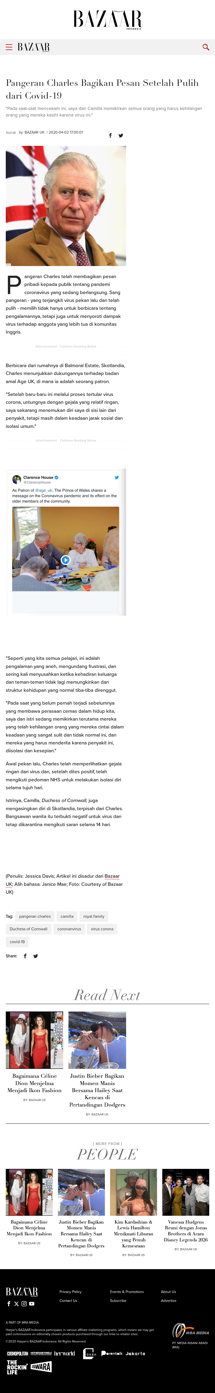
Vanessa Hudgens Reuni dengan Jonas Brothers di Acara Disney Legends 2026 (186, 1231)
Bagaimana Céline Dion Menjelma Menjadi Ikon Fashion (34, 1083)
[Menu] (9, 47)
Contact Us (68, 1300)
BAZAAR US (37, 1100)
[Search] (206, 47)
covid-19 (17, 941)
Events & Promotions (127, 1292)
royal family (93, 916)
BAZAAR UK (34, 132)
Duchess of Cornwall (28, 929)
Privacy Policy (71, 1292)
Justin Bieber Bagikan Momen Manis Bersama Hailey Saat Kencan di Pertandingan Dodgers (97, 1091)
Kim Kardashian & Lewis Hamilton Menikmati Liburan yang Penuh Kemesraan (133, 1234)
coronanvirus (69, 929)
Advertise (168, 1300)
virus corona (102, 929)
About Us (168, 1292)
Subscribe (118, 1300)
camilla (67, 916)
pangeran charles (35, 916)
